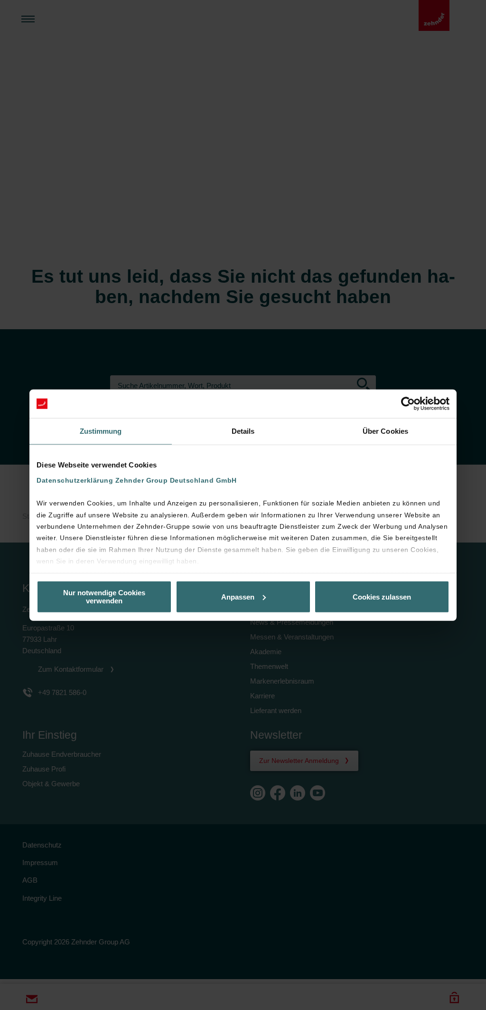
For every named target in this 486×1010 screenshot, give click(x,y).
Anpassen (237, 596)
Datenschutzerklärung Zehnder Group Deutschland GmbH (137, 480)
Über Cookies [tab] (385, 431)
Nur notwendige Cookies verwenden (104, 597)
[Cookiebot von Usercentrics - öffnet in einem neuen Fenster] (407, 404)
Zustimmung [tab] (101, 431)
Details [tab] (243, 431)
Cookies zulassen (382, 596)
